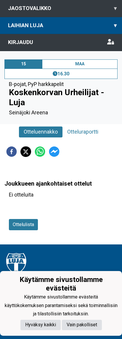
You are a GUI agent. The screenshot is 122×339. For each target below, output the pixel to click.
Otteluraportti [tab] (82, 132)
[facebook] (11, 151)
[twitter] (25, 151)
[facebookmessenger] (54, 151)
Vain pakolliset (82, 324)
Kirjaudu (20, 42)
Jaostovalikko (62, 8)
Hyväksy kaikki (40, 324)
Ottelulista (23, 224)
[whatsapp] (40, 151)
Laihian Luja (62, 25)
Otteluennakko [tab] (41, 132)
